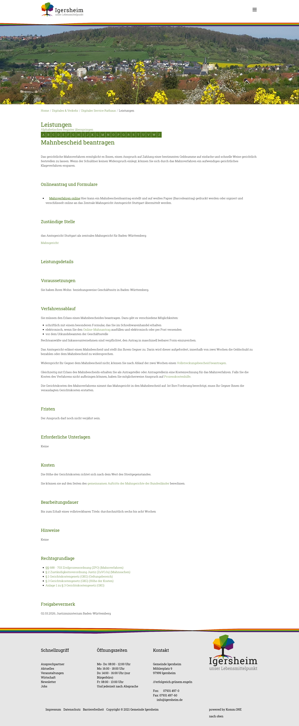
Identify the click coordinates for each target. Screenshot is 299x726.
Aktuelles (47, 668)
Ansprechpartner (52, 664)
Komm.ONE (234, 709)
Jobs (44, 686)
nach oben (216, 716)
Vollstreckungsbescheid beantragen (201, 363)
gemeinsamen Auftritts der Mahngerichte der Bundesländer (128, 483)
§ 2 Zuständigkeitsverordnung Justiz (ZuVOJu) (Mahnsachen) (88, 572)
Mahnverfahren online (64, 198)
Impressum (53, 709)
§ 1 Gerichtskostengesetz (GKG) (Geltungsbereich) (79, 576)
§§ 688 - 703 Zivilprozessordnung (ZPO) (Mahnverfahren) (84, 567)
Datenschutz (72, 709)
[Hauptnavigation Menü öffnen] (254, 9)
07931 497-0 (171, 691)
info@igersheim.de (170, 700)
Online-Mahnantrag (96, 329)
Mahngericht (50, 243)
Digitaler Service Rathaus (98, 110)
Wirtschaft (48, 677)
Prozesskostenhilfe (177, 376)
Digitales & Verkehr (65, 110)
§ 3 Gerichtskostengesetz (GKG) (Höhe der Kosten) (80, 581)
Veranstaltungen (52, 673)
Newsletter (48, 682)
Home (45, 110)
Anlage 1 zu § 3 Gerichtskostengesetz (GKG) (75, 585)
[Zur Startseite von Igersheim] (62, 9)
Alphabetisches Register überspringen (67, 129)
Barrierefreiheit (93, 709)
